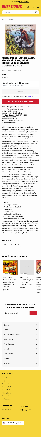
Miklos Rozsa (6, 70)
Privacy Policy (7, 393)
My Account (6, 399)
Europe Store (24, 2)
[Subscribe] (33, 313)
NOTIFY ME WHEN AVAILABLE (20, 101)
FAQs (3, 381)
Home (4, 19)
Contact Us (6, 384)
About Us (5, 378)
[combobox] (20, 12)
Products (11, 19)
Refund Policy (6, 390)
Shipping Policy (7, 387)
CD (5, 245)
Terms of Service (8, 396)
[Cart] (32, 7)
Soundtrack (15, 245)
